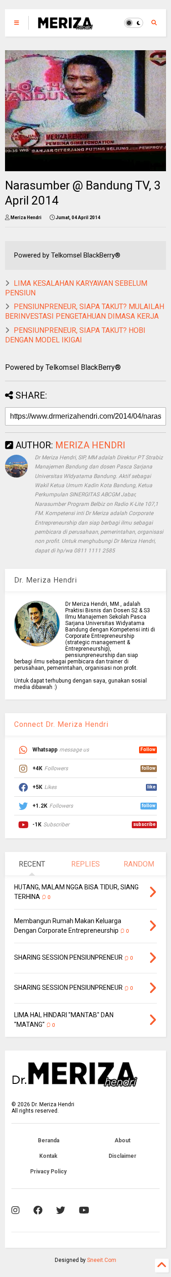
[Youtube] (84, 1210)
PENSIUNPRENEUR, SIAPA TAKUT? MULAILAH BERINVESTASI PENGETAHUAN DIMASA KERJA (84, 311)
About (122, 1140)
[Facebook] (37, 1210)
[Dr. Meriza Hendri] (65, 25)
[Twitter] (60, 1210)
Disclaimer (122, 1156)
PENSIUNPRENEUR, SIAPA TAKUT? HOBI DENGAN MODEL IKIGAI (75, 335)
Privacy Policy (48, 1171)
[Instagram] (15, 1210)
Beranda (48, 1140)
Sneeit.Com (101, 1260)
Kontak (48, 1156)
